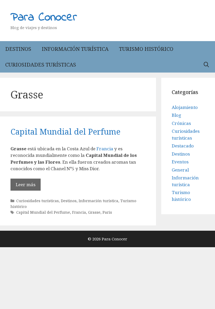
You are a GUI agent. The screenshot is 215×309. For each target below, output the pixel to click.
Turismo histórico (146, 48)
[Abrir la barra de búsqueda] (206, 65)
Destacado (183, 146)
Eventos (180, 162)
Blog (176, 115)
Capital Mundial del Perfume (65, 131)
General (180, 170)
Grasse (94, 212)
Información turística (75, 48)
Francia (105, 149)
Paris (107, 212)
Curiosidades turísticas (40, 64)
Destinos (18, 48)
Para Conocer (43, 17)
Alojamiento (185, 107)
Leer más (25, 184)
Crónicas (181, 123)
